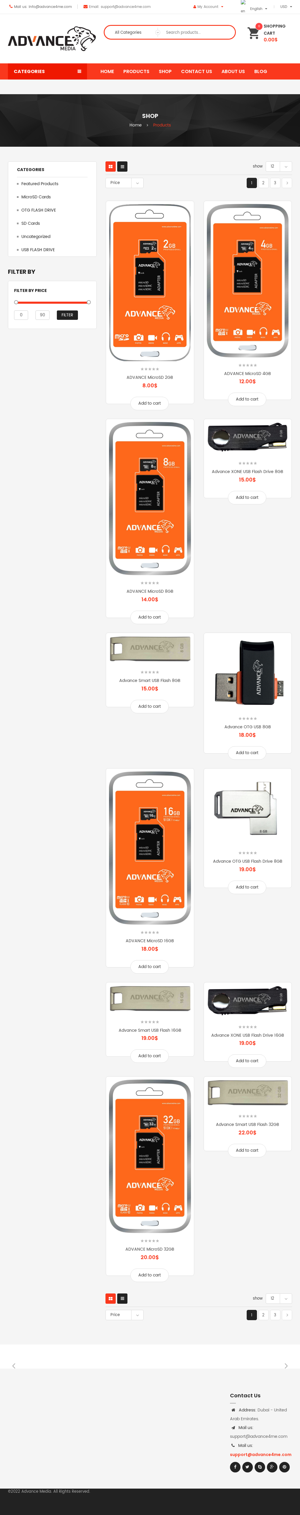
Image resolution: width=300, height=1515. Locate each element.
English (256, 9)
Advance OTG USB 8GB (247, 727)
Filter (67, 315)
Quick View (179, 311)
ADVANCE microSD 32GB (149, 1249)
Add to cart (149, 403)
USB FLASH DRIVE (38, 249)
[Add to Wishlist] (120, 311)
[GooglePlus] (272, 1467)
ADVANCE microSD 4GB (247, 373)
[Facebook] (235, 1467)
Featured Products (39, 183)
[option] (43, 1357)
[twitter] (247, 1467)
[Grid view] (110, 166)
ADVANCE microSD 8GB (150, 591)
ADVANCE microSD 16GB (150, 941)
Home (135, 125)
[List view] (122, 166)
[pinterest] (284, 1467)
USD (283, 7)
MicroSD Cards (36, 197)
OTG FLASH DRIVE (38, 210)
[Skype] (260, 1467)
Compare (149, 311)
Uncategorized (35, 236)
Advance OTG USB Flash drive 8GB (247, 861)
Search (226, 32)
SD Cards (30, 223)
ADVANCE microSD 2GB (150, 377)
